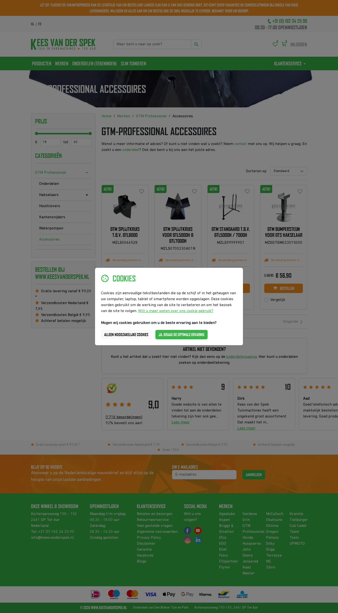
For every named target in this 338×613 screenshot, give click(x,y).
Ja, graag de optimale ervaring (181, 334)
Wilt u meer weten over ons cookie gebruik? (175, 311)
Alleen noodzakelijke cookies (126, 334)
